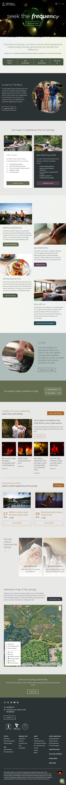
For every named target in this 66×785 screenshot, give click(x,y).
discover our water (47, 370)
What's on (21, 741)
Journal (36, 748)
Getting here (22, 738)
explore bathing (11, 244)
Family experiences (54, 743)
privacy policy (53, 758)
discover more (33, 24)
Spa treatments (8, 749)
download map (54, 599)
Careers (36, 750)
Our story (36, 738)
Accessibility (22, 748)
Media (35, 752)
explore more (9, 109)
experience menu (54, 749)
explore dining (10, 295)
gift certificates (25, 62)
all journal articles (55, 413)
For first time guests (54, 745)
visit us (6, 736)
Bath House (7, 738)
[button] (38, 634)
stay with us (57, 62)
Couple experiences (54, 738)
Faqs (20, 745)
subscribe (33, 692)
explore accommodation (45, 323)
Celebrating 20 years (39, 741)
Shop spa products (8, 751)
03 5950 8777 (10, 707)
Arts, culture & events (39, 745)
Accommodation (8, 743)
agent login (52, 763)
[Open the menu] (63, 4)
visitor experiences (55, 736)
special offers (9, 62)
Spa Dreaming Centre (9, 741)
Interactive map (23, 743)
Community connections (40, 743)
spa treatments (42, 62)
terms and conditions (55, 754)
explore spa (40, 265)
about (35, 736)
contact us (10, 717)
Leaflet (60, 666)
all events (58, 485)
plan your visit (23, 736)
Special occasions (53, 741)
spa (5, 747)
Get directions (10, 711)
